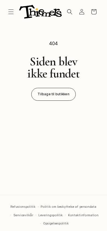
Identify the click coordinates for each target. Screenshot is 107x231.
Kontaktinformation (83, 215)
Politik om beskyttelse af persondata (68, 207)
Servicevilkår (23, 215)
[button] (11, 12)
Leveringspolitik (50, 215)
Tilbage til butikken (53, 94)
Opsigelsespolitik (56, 223)
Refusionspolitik (22, 207)
